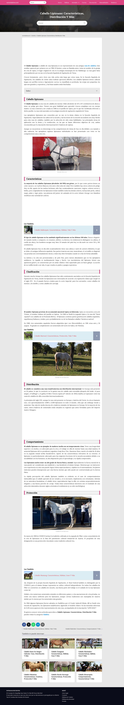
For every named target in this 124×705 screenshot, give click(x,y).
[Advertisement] (62, 52)
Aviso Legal (65, 693)
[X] (29, 625)
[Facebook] (24, 625)
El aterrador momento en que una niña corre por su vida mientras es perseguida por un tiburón (32, 695)
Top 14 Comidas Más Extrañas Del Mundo (17, 697)
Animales (74, 2)
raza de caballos (90, 66)
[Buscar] (44, 2)
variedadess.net (12, 2)
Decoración (93, 2)
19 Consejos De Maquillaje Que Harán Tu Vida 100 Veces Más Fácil (24, 693)
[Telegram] (38, 625)
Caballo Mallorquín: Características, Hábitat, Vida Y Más (40, 629)
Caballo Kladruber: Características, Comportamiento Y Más (83, 629)
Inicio (60, 2)
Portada (64, 701)
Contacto (64, 695)
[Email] (43, 625)
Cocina (84, 2)
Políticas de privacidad (68, 699)
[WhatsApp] (33, 625)
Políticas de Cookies (67, 697)
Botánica (114, 2)
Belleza (67, 2)
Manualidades (103, 2)
